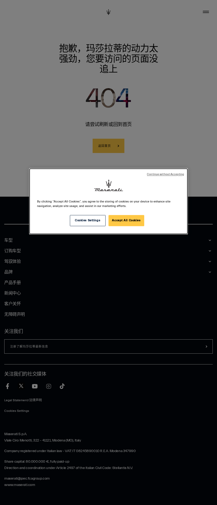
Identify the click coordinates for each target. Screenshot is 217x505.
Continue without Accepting (165, 174)
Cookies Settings (87, 220)
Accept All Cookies (126, 220)
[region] (108, 201)
